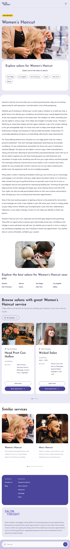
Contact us (8, 482)
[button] (35, 544)
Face (19, 497)
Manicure (21, 490)
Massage (21, 493)
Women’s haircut (24, 482)
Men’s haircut (22, 486)
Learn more (18, 383)
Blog (6, 486)
